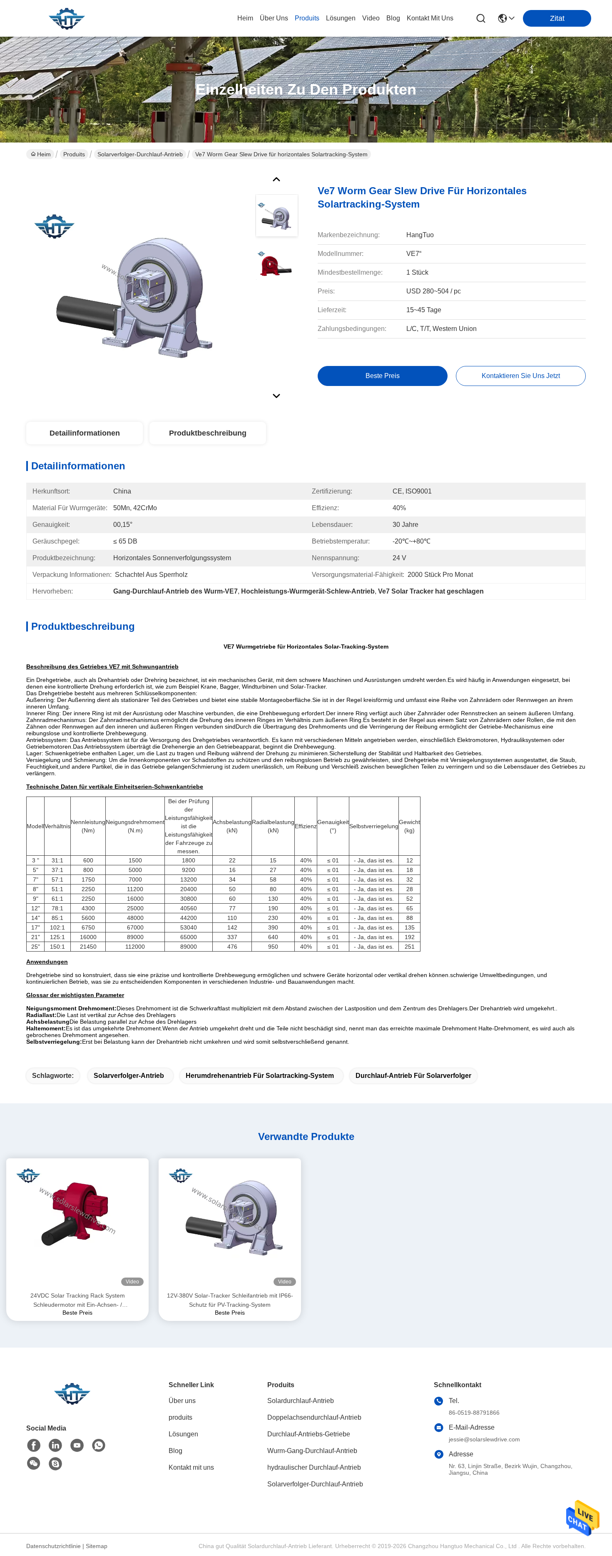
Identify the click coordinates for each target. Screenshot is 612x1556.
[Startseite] (72, 1403)
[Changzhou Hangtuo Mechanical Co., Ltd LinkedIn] (55, 1446)
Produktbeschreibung (207, 433)
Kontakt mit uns (191, 1467)
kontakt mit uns (430, 18)
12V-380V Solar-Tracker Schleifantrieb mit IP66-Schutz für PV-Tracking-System (230, 1300)
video (371, 18)
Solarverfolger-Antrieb (129, 1075)
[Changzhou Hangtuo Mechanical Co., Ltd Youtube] (77, 1446)
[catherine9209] (55, 1464)
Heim (245, 18)
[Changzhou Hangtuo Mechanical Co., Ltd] (66, 18)
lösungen (341, 18)
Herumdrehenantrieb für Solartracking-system (260, 1075)
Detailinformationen (85, 433)
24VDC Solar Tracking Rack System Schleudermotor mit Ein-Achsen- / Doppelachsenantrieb (77, 1300)
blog (393, 18)
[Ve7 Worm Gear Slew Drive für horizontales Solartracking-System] (137, 285)
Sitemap (96, 1546)
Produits (74, 154)
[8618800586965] (98, 1446)
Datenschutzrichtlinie (53, 1546)
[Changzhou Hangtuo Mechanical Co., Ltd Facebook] (33, 1446)
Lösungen (183, 1434)
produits (307, 18)
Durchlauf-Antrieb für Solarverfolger (413, 1075)
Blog (175, 1450)
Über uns (274, 18)
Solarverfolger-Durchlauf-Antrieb (140, 154)
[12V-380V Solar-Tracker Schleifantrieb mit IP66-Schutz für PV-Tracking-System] (230, 1224)
